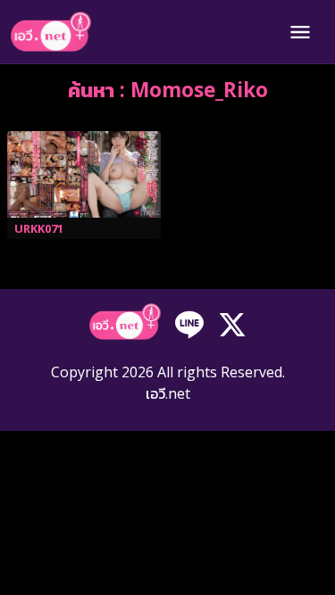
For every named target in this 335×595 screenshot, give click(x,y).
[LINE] (189, 324)
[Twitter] (232, 324)
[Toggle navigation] (300, 32)
